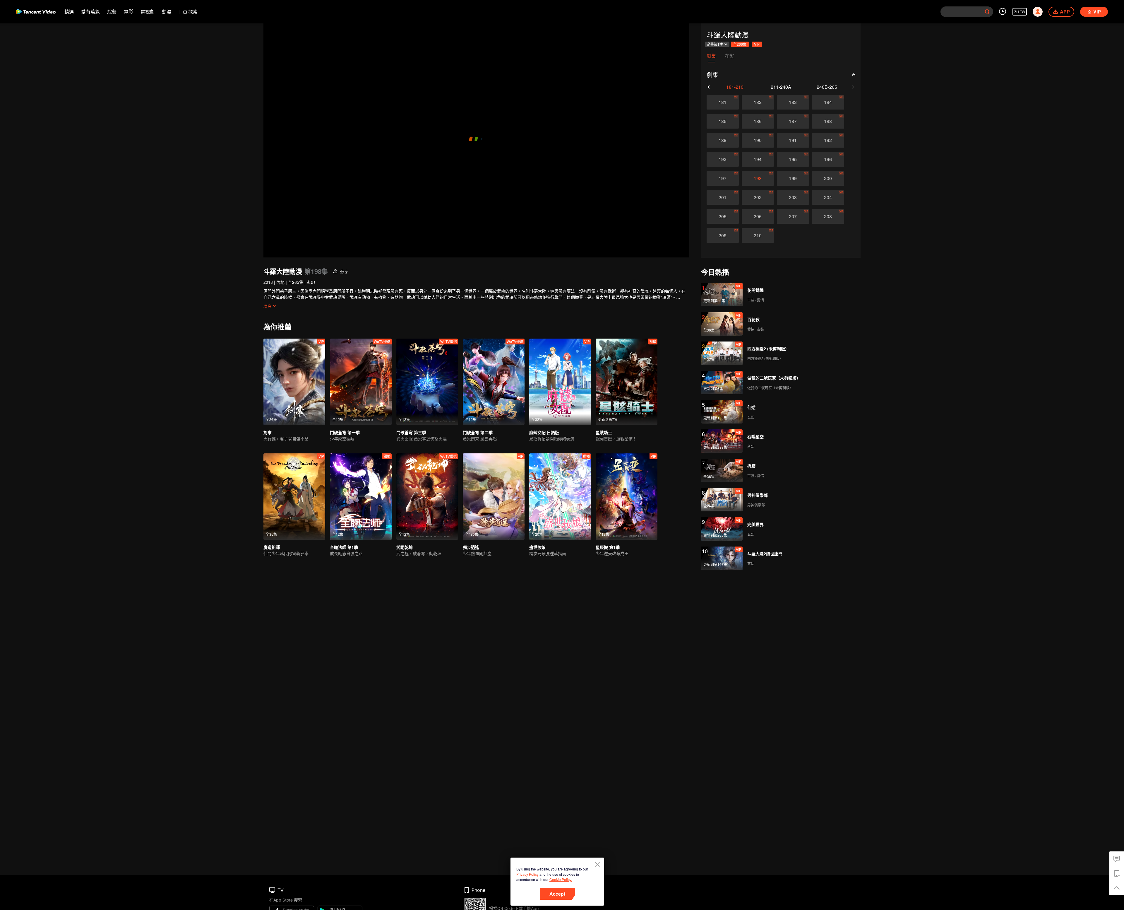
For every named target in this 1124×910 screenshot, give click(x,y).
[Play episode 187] (793, 121)
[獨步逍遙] (494, 496)
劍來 (267, 432)
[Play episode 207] (793, 216)
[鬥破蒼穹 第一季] (361, 382)
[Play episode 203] (793, 197)
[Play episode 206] (758, 216)
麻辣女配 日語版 (544, 432)
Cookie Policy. (560, 879)
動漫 (166, 11)
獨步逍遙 (471, 547)
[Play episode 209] (723, 235)
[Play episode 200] (828, 178)
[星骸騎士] (626, 382)
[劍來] (294, 382)
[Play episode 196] (828, 159)
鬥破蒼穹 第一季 (345, 432)
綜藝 (111, 11)
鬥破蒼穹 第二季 (478, 432)
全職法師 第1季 (344, 547)
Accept (557, 893)
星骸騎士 (604, 432)
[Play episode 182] (758, 102)
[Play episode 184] (828, 102)
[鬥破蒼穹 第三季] (427, 382)
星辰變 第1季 (608, 547)
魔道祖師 (271, 547)
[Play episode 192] (828, 140)
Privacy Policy (527, 874)
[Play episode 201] (723, 197)
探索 (193, 11)
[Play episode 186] (758, 121)
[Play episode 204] (828, 197)
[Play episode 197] (723, 178)
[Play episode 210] (758, 235)
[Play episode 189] (723, 140)
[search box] (987, 11)
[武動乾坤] (427, 496)
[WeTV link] (36, 11)
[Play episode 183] (793, 102)
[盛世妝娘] (560, 496)
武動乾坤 (404, 547)
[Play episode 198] (758, 178)
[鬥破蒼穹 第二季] (494, 382)
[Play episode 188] (828, 121)
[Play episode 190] (758, 140)
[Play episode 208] (828, 216)
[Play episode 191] (793, 140)
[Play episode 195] (793, 159)
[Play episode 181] (723, 102)
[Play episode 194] (758, 159)
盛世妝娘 (537, 547)
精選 (69, 11)
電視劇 (147, 11)
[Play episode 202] (758, 197)
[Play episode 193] (723, 159)
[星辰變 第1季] (626, 496)
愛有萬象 (90, 11)
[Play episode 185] (723, 121)
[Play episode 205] (723, 216)
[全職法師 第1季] (361, 496)
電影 (128, 11)
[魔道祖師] (294, 496)
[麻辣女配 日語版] (560, 382)
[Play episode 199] (793, 178)
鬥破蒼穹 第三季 (411, 432)
